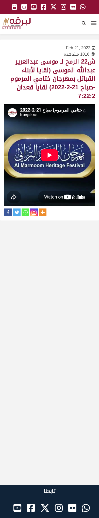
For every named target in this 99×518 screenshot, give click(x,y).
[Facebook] (8, 212)
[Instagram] (34, 212)
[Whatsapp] (25, 212)
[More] (42, 212)
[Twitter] (17, 212)
